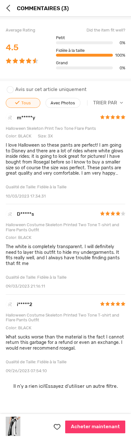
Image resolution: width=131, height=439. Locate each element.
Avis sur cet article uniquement (50, 89)
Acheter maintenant (95, 426)
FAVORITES (57, 427)
